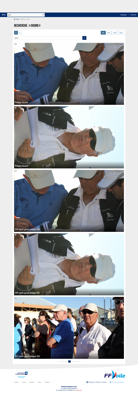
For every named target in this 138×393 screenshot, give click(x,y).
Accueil (17, 19)
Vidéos (108, 33)
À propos (16, 382)
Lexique (39, 382)
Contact (24, 382)
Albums (115, 33)
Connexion (123, 15)
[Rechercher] (43, 15)
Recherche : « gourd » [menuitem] (25, 19)
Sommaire (47, 382)
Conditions (32, 382)
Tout (103, 33)
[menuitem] (17, 19)
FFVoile (112, 6)
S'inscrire (133, 15)
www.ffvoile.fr (79, 390)
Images (121, 33)
